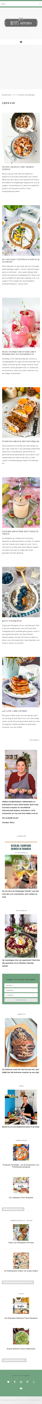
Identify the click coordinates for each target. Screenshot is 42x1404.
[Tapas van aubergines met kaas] (21, 1240)
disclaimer (31, 1400)
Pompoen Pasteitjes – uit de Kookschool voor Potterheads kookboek (21, 1166)
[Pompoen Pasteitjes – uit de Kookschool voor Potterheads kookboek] (21, 1152)
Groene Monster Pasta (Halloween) (21, 1349)
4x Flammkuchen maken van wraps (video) (21, 1271)
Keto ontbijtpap (12, 621)
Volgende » (34, 740)
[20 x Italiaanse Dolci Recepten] (21, 1185)
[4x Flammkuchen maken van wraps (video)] (21, 1268)
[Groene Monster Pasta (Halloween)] (21, 1336)
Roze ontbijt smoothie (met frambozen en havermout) (19, 353)
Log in (38, 1400)
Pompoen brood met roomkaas (20, 441)
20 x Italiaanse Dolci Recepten (21, 1198)
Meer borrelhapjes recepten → (18, 1282)
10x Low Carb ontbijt (14, 711)
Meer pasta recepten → (14, 1360)
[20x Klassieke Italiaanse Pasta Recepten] (21, 1306)
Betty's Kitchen (21, 22)
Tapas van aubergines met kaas (21, 1243)
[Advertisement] (21, 67)
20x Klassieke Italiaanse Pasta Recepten (21, 1318)
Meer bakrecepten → (13, 1209)
